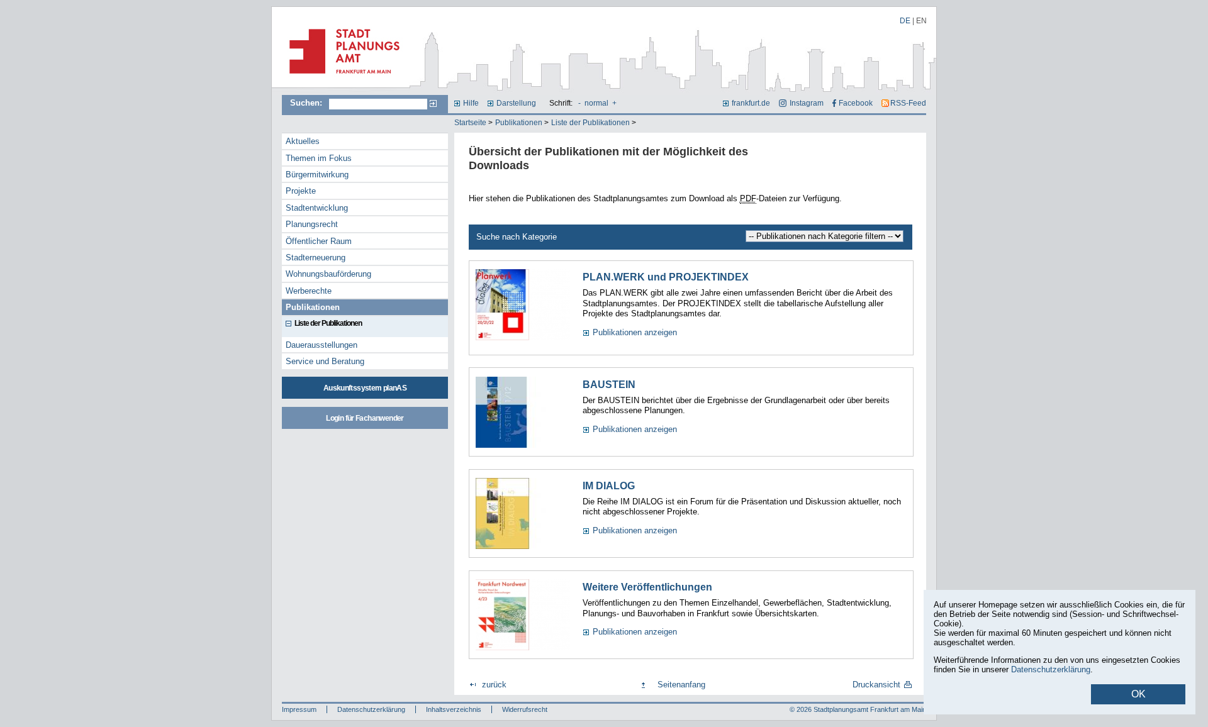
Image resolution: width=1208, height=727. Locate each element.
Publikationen (518, 122)
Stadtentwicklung (317, 208)
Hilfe (471, 103)
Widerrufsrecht (524, 709)
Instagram (806, 103)
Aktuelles (303, 141)
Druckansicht (876, 684)
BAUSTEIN (609, 384)
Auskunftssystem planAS (364, 388)
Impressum (299, 709)
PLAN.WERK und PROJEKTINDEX (666, 277)
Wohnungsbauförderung (328, 274)
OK (1138, 694)
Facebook (856, 103)
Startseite (470, 122)
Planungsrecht (312, 224)
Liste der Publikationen (590, 122)
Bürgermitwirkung (317, 174)
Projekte (301, 191)
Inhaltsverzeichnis (453, 709)
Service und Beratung (325, 361)
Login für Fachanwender (364, 418)
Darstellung (516, 103)
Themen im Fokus (319, 158)
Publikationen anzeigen (635, 332)
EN (921, 20)
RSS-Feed (908, 103)
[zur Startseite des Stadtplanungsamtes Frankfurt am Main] (340, 78)
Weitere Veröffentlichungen (647, 587)
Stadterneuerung (315, 257)
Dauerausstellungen (321, 345)
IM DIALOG (609, 485)
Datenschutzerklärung (371, 709)
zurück (494, 684)
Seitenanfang (681, 684)
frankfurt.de (751, 103)
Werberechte (309, 291)
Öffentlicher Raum (319, 241)
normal (596, 103)
